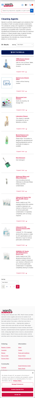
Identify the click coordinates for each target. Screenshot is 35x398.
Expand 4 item (21, 221)
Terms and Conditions (23, 353)
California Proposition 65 (24, 358)
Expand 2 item (21, 110)
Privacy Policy (22, 355)
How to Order (4, 355)
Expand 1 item (20, 71)
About (19, 347)
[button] (22, 5)
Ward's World (21, 368)
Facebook (3, 367)
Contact (20, 350)
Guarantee (3, 350)
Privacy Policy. (17, 380)
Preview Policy (5, 358)
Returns (3, 353)
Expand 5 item (21, 245)
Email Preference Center (24, 365)
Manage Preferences (17, 384)
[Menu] (2, 5)
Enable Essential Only (17, 389)
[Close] (33, 373)
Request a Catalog (5, 347)
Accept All (17, 394)
